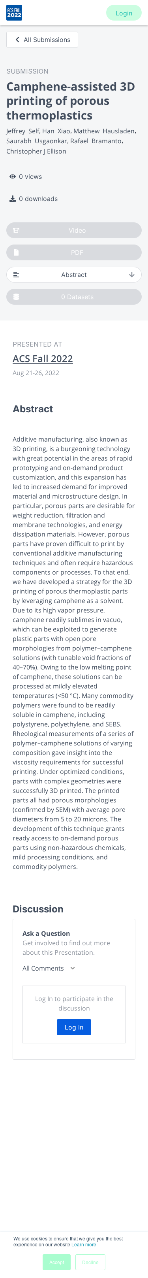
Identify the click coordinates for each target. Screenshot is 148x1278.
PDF (77, 252)
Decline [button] (90, 1262)
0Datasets (77, 297)
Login (124, 13)
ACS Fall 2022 (43, 358)
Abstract (74, 275)
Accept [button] (56, 1262)
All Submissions (47, 40)
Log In (74, 1027)
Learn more (83, 1244)
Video (77, 230)
